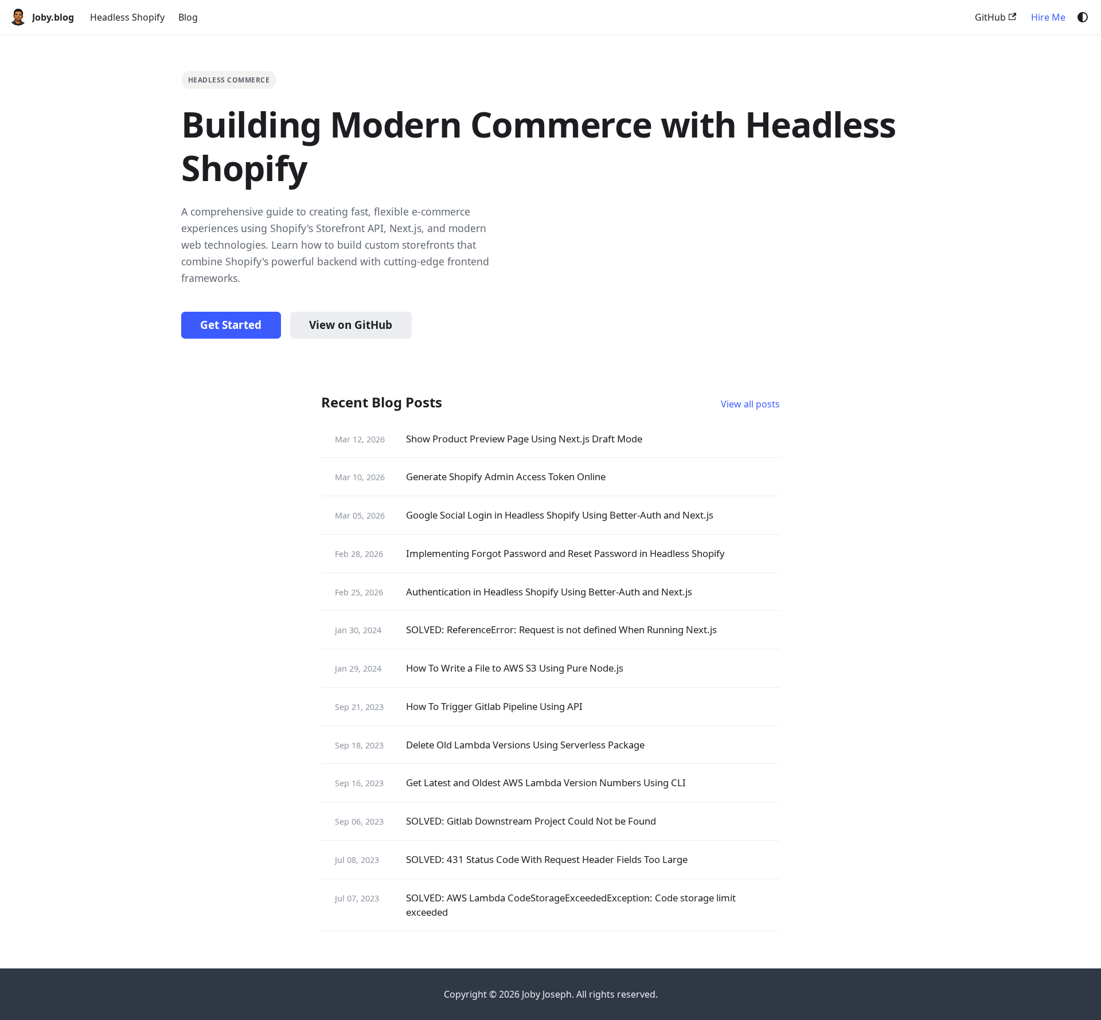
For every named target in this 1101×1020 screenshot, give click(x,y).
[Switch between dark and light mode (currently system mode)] (1082, 17)
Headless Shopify (127, 17)
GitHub (990, 17)
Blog (188, 17)
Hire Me (1048, 17)
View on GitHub (350, 324)
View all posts (750, 404)
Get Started (230, 324)
